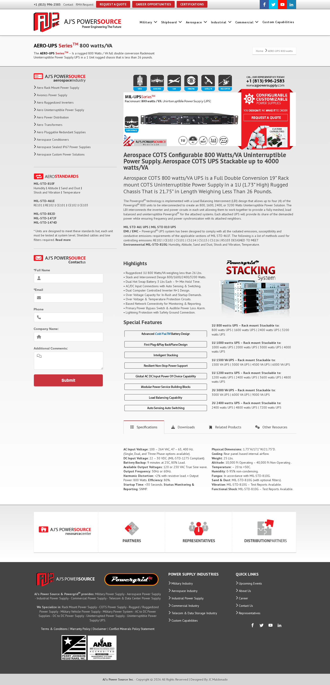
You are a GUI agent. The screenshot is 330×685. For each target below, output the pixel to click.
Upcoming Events (250, 583)
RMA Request (84, 4)
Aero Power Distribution (53, 117)
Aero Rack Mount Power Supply (58, 88)
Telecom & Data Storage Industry (194, 613)
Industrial (218, 22)
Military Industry (182, 583)
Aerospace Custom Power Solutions (61, 154)
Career (243, 598)
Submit (68, 380)
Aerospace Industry (185, 591)
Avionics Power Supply (52, 95)
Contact (68, 4)
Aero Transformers (49, 125)
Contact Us (246, 606)
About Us (245, 591)
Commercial (244, 22)
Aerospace (194, 22)
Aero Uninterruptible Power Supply (60, 110)
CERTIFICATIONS (192, 4)
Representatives (249, 613)
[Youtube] (282, 4)
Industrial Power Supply (188, 598)
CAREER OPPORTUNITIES (153, 4)
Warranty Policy (80, 629)
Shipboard (169, 22)
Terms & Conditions (54, 629)
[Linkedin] (291, 4)
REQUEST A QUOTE (113, 4)
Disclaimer (100, 629)
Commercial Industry (185, 606)
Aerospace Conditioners (53, 140)
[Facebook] (264, 4)
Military (146, 22)
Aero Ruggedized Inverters (55, 102)
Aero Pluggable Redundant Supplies (61, 132)
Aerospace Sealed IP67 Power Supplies (64, 147)
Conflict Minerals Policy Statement (131, 629)
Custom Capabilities (278, 22)
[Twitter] (273, 4)
